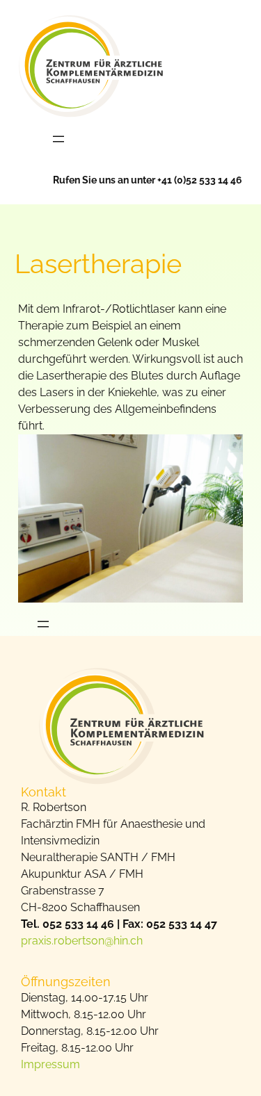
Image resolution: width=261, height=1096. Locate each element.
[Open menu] (58, 139)
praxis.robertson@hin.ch (82, 940)
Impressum (50, 1064)
